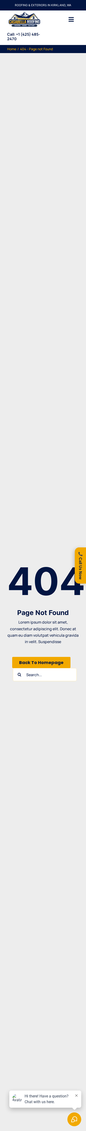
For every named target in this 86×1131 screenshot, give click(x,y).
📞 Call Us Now (80, 565)
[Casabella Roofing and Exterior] (24, 12)
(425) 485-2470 (23, 36)
